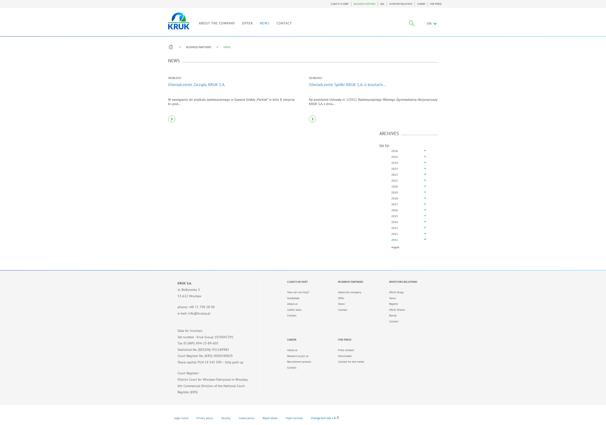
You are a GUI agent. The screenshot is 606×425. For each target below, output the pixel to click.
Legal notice (181, 418)
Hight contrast (294, 418)
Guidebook (293, 298)
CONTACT (284, 23)
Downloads (345, 356)
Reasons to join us (297, 356)
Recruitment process (299, 361)
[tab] (408, 151)
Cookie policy (246, 418)
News (341, 304)
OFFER (247, 23)
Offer (341, 298)
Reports (393, 304)
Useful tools (294, 309)
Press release (346, 350)
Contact (291, 315)
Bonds (393, 315)
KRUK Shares (397, 309)
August (395, 247)
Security (226, 418)
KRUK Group (396, 292)
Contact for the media (351, 361)
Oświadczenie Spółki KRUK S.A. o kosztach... (347, 84)
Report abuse (270, 418)
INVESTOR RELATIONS (400, 3)
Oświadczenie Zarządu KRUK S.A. (196, 84)
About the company (349, 292)
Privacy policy (204, 418)
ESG (382, 3)
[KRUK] (178, 21)
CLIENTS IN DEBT (340, 3)
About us (292, 304)
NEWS (264, 23)
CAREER (421, 3)
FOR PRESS (435, 3)
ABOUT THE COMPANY (217, 23)
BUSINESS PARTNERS (364, 3)
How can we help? (298, 292)
